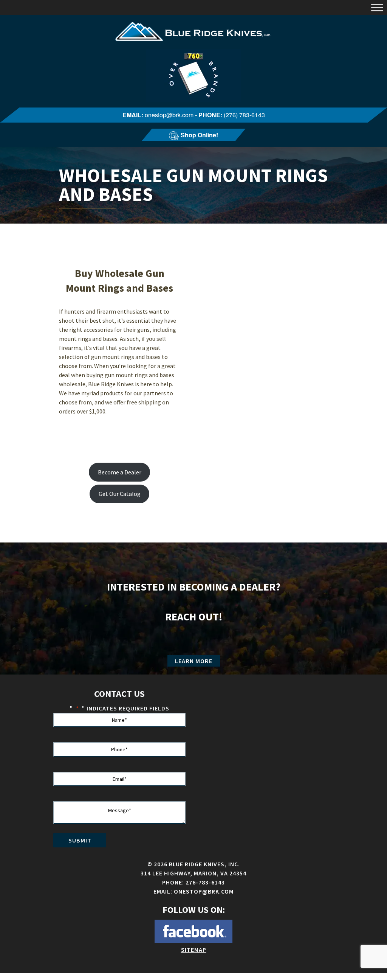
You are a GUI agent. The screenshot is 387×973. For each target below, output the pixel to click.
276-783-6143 (205, 882)
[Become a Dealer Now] (193, 99)
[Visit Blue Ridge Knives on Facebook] (193, 940)
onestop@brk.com (169, 114)
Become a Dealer (119, 472)
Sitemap (193, 949)
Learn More (193, 661)
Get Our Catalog (120, 493)
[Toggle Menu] (377, 7)
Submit (79, 840)
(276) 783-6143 (244, 114)
